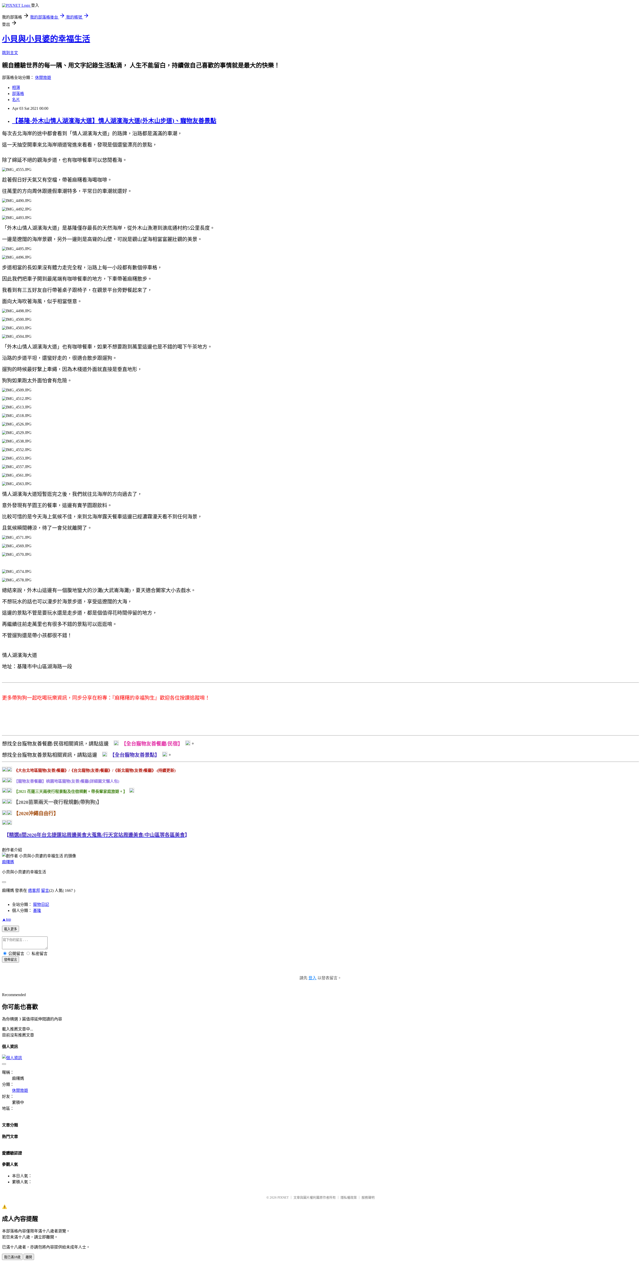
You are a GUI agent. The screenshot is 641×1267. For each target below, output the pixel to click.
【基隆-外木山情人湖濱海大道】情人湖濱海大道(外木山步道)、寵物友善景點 (114, 121)
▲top (6, 919)
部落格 (18, 93)
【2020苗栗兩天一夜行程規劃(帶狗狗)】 (57, 802)
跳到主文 (10, 53)
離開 (29, 1257)
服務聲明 (368, 1197)
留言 (45, 890)
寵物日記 (41, 904)
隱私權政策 (349, 1197)
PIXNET (283, 1197)
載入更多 (10, 929)
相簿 (16, 87)
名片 (16, 99)
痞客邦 (34, 890)
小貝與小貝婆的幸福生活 (46, 38)
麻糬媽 (8, 862)
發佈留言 (10, 960)
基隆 (37, 910)
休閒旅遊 (43, 77)
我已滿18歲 (12, 1257)
